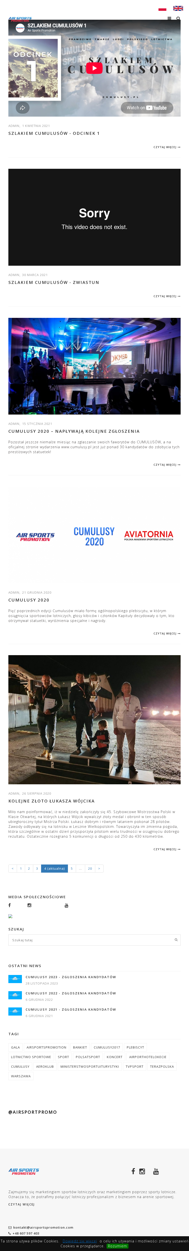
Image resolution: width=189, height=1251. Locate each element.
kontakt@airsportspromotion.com (43, 1227)
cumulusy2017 (107, 1047)
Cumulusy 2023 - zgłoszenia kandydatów (71, 977)
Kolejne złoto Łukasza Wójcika (51, 801)
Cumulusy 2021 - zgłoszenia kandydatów (71, 1009)
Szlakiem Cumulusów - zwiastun (53, 282)
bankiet (80, 1047)
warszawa (21, 1076)
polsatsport (88, 1057)
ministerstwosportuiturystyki (90, 1066)
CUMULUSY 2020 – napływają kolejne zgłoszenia (74, 431)
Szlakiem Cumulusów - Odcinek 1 (54, 133)
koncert (115, 1057)
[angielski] (178, 8)
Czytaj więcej (165, 147)
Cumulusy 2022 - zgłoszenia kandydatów (71, 993)
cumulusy (20, 1066)
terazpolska (162, 1066)
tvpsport (134, 1066)
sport (63, 1057)
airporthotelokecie (148, 1057)
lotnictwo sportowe (31, 1057)
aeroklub (45, 1066)
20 (90, 868)
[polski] (162, 8)
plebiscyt (135, 1047)
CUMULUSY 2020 (28, 600)
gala (15, 1047)
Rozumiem (117, 1246)
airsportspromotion (46, 1047)
